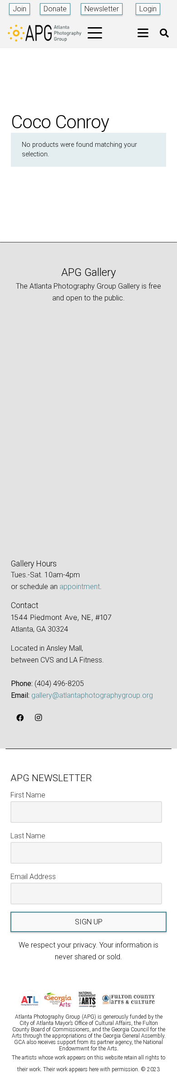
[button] (95, 33)
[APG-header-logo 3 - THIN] (44, 33)
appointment (79, 586)
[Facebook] (20, 718)
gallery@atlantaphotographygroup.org (92, 695)
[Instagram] (38, 718)
